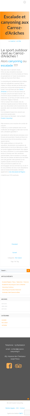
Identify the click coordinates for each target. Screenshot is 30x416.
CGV (17, 408)
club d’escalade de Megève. (17, 172)
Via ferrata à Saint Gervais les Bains (11, 292)
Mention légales (10, 408)
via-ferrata (4, 325)
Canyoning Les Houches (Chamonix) (11, 289)
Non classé (18, 258)
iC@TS (21, 413)
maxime (12, 41)
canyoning (15, 61)
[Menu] (24, 2)
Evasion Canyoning (6, 118)
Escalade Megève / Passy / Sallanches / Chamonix (15, 282)
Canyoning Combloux (8, 287)
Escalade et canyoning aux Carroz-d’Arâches (13, 284)
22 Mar (19, 41)
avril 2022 (4, 303)
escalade (7, 65)
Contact (22, 408)
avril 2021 (4, 309)
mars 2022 (4, 306)
